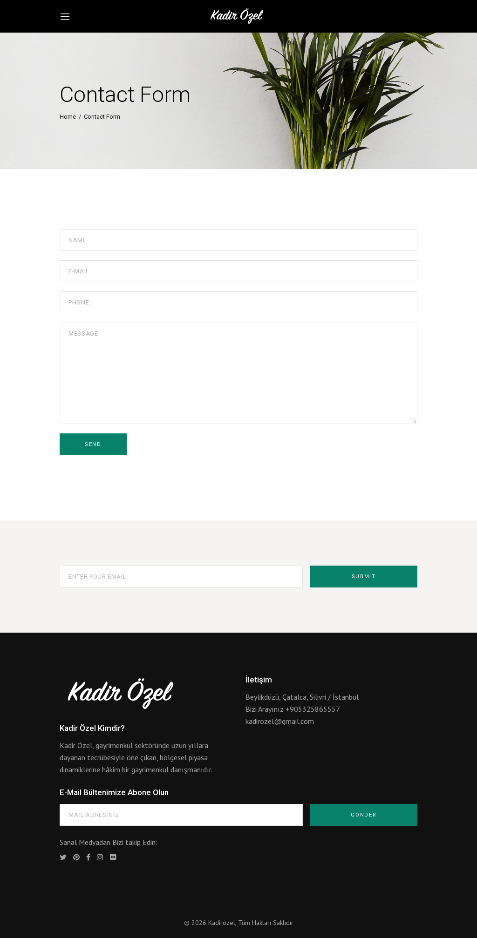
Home (68, 117)
